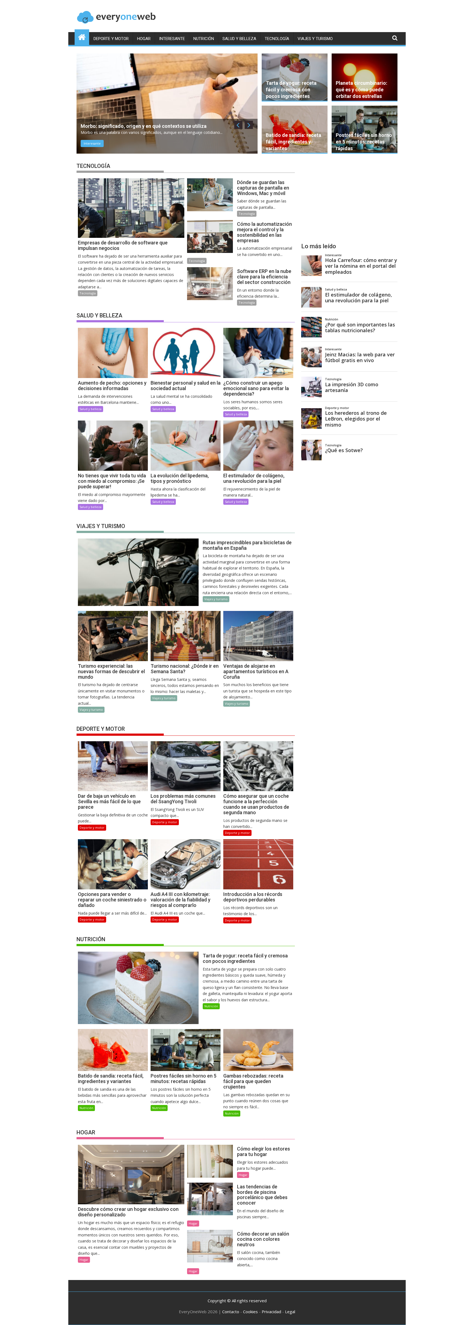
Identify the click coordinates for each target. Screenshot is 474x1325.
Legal (290, 1311)
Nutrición (203, 38)
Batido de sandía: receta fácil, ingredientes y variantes (293, 141)
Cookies (250, 1311)
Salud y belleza (239, 38)
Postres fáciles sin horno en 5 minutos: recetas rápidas (364, 141)
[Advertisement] (349, 198)
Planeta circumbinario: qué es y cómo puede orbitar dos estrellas (361, 89)
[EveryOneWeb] (82, 36)
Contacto (230, 1311)
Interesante (172, 38)
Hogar (144, 38)
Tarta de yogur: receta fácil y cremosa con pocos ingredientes (291, 89)
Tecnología (277, 38)
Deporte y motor (111, 38)
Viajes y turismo (315, 38)
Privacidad (271, 1311)
